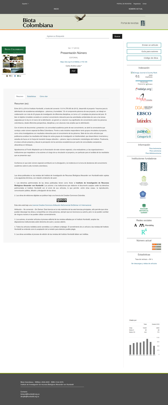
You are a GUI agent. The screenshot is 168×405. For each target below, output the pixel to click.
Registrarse (137, 4)
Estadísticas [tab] (31, 96)
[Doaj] (144, 107)
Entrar (145, 4)
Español (26, 4)
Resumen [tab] (19, 96)
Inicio (56, 9)
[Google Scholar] (144, 337)
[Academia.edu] (135, 225)
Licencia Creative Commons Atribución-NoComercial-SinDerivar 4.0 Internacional (61, 205)
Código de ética (151, 58)
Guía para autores (149, 51)
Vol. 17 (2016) (73, 48)
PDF (74, 71)
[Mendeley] (146, 225)
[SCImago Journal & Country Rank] (144, 72)
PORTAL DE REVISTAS (124, 4)
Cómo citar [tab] (44, 96)
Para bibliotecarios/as (153, 153)
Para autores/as (155, 151)
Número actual (136, 9)
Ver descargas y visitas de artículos (144, 263)
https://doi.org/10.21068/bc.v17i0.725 (73, 62)
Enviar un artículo (150, 45)
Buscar (117, 36)
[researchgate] (144, 231)
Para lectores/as (155, 148)
